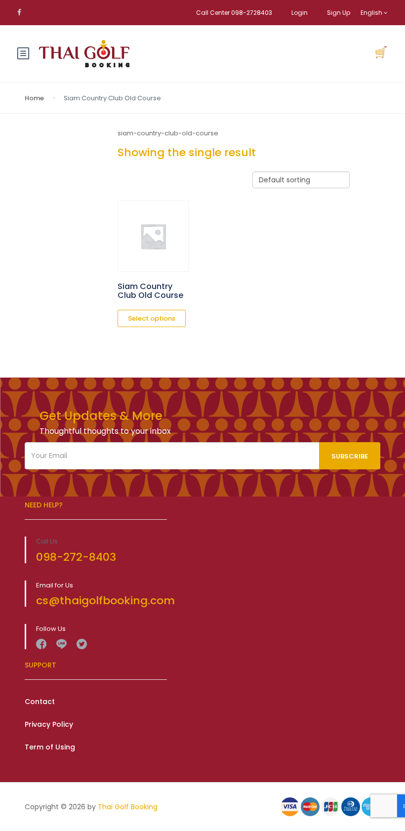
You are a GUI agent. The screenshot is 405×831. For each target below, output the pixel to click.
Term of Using (50, 747)
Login (299, 12)
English (372, 12)
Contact (40, 701)
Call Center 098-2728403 (234, 12)
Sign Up (338, 12)
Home (34, 98)
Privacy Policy (49, 724)
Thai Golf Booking (128, 807)
